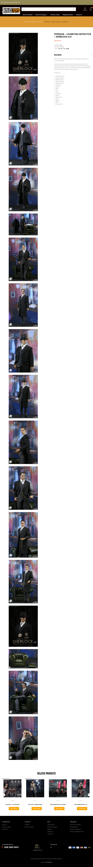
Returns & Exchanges (75, 824)
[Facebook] (51, 847)
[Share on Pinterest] (66, 49)
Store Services (51, 824)
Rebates (49, 829)
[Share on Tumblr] (63, 49)
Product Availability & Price (77, 831)
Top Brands (50, 834)
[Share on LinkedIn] (61, 49)
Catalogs (27, 824)
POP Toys (62, 47)
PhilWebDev (49, 862)
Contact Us (5, 829)
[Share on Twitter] (60, 49)
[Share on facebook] (58, 49)
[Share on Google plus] (65, 49)
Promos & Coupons (52, 827)
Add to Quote (14, 808)
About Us (4, 824)
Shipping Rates (74, 827)
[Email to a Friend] (68, 49)
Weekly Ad (50, 831)
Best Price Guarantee (75, 829)
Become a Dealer (6, 827)
